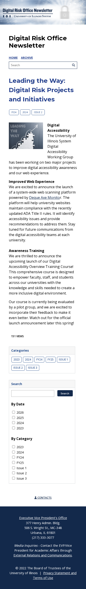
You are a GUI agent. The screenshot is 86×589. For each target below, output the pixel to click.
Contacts (44, 498)
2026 (20, 412)
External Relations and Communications (42, 555)
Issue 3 (32, 368)
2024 (25, 112)
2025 (20, 418)
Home (13, 58)
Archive (27, 58)
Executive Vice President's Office (43, 517)
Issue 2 (38, 112)
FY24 (13, 112)
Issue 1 (63, 359)
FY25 (51, 359)
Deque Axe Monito (44, 197)
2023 (16, 359)
